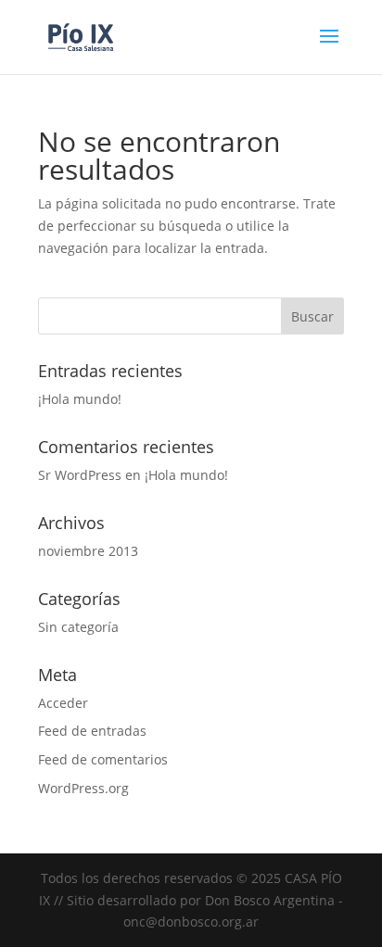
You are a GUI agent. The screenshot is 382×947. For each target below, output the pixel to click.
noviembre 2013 (88, 551)
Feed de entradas (92, 730)
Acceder (63, 703)
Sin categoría (78, 627)
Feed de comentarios (103, 759)
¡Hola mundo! (79, 399)
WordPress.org (83, 788)
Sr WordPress (79, 475)
